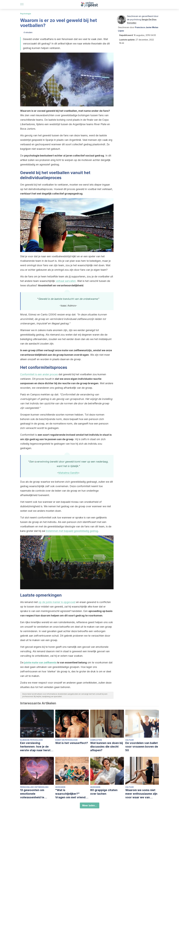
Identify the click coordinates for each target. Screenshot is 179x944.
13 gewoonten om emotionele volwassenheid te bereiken (32, 793)
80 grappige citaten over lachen (103, 791)
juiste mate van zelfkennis (40, 662)
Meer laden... (89, 805)
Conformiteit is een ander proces (39, 374)
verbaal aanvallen (66, 280)
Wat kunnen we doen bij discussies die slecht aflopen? (106, 746)
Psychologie (25, 14)
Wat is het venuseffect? (71, 743)
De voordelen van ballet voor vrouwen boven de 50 (141, 746)
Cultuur (129, 740)
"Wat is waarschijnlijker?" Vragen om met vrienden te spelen (72, 793)
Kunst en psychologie (66, 740)
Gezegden (60, 787)
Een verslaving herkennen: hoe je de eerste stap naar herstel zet (36, 746)
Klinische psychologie (31, 740)
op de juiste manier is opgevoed (56, 602)
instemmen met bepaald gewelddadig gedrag (72, 530)
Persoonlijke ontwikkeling (34, 787)
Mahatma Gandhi (68, 472)
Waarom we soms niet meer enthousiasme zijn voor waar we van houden (141, 793)
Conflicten (96, 740)
